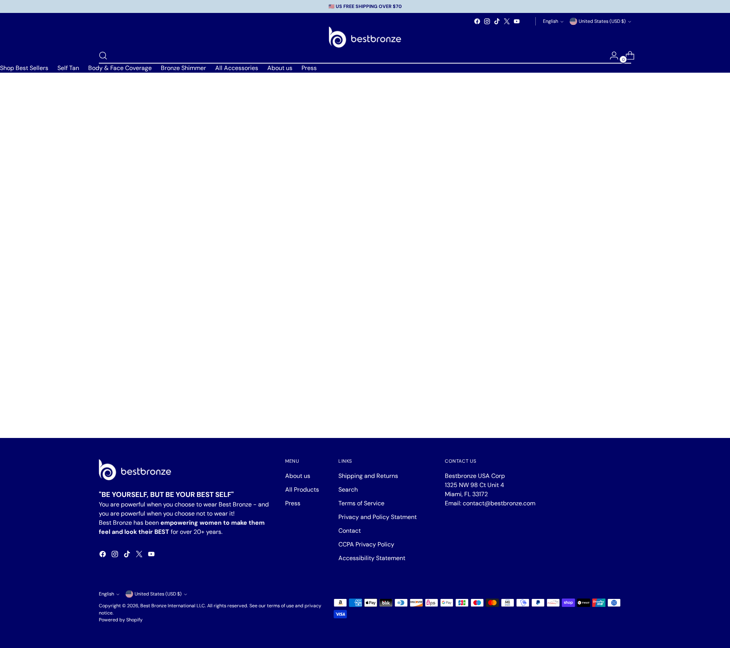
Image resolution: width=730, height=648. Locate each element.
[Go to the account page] (611, 55)
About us (279, 68)
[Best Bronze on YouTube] (516, 21)
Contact (349, 531)
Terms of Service (361, 503)
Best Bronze (153, 606)
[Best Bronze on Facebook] (477, 21)
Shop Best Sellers (24, 68)
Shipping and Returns (368, 476)
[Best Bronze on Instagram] (487, 21)
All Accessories (236, 68)
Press (309, 68)
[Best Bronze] (365, 37)
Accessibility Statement (371, 558)
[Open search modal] (103, 55)
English (550, 21)
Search (348, 490)
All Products (302, 490)
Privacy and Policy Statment (377, 517)
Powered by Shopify (121, 620)
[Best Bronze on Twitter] (506, 21)
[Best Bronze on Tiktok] (497, 21)
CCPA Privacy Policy (366, 544)
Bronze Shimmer (183, 68)
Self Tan (68, 68)
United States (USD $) (602, 21)
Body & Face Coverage (120, 68)
